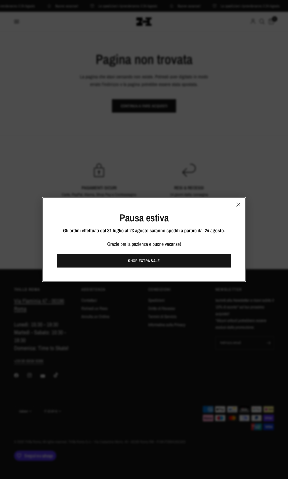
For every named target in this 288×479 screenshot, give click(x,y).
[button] (144, 260)
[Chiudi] (238, 204)
